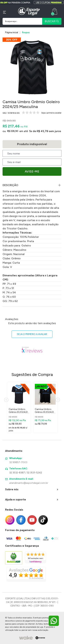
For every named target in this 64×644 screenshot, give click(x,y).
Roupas (26, 32)
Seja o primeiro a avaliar (32, 334)
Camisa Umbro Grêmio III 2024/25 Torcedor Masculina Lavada (45, 411)
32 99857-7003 (18, 462)
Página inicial (11, 32)
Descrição (10, 185)
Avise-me (32, 171)
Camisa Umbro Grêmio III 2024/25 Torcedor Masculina (19, 411)
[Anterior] (6, 400)
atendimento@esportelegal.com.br (28, 482)
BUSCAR (50, 21)
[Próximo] (58, 400)
